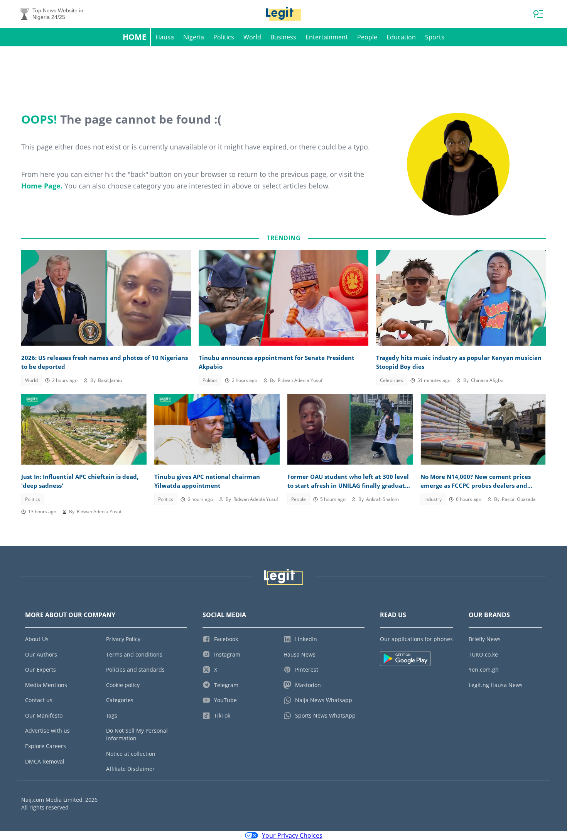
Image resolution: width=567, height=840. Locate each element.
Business (283, 37)
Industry (433, 499)
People (367, 37)
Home (134, 37)
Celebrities (391, 380)
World (252, 37)
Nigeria (193, 37)
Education (401, 37)
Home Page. (41, 185)
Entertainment (326, 37)
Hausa (164, 37)
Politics (223, 37)
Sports (434, 37)
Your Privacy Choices (292, 835)
